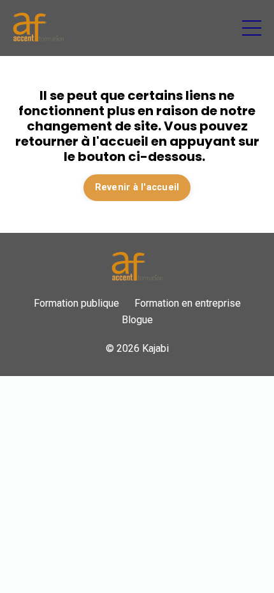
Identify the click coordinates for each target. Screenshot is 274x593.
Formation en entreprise (187, 303)
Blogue (137, 320)
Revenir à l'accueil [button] (137, 187)
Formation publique (76, 303)
